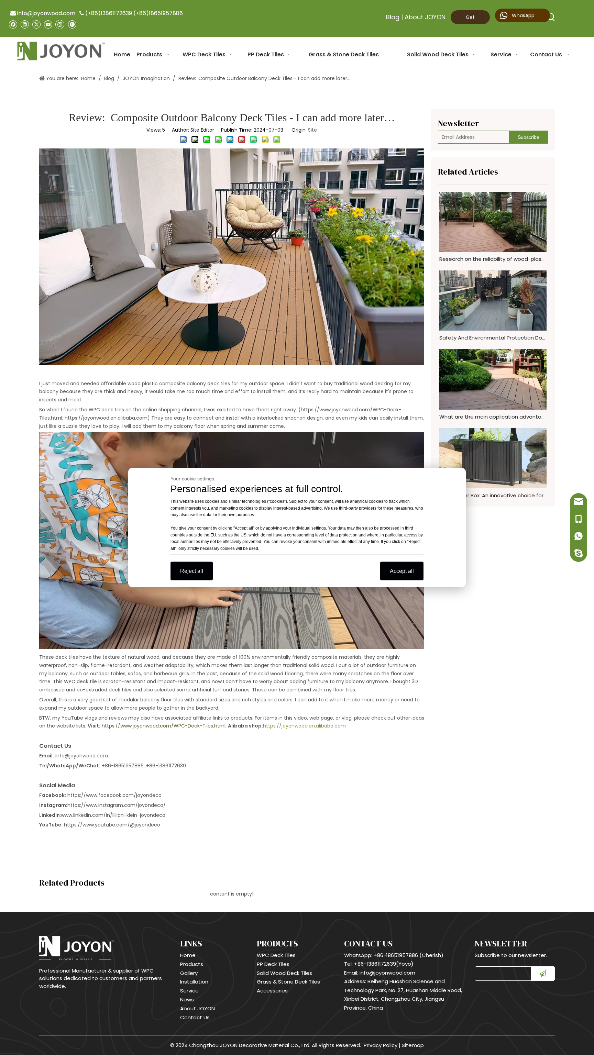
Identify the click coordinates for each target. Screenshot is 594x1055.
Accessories (272, 990)
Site (312, 129)
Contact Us (195, 1017)
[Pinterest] (71, 24)
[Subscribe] (543, 973)
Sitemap (413, 1045)
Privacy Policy (380, 1045)
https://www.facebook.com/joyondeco (114, 795)
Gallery (189, 973)
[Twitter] (36, 24)
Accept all (402, 571)
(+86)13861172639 (108, 13)
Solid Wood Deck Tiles (284, 973)
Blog (392, 17)
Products (191, 964)
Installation (194, 981)
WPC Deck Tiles (276, 955)
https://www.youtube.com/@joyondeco (112, 824)
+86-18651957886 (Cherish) (408, 955)
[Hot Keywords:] (551, 17)
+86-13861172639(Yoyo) (384, 963)
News (187, 999)
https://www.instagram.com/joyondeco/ (116, 805)
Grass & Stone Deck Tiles (288, 981)
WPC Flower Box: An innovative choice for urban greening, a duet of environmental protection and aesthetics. (493, 495)
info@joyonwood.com (42, 13)
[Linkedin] (24, 24)
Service (189, 990)
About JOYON (425, 17)
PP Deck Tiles (273, 964)
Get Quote (470, 19)
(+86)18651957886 (158, 13)
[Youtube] (48, 24)
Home (188, 955)
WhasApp (522, 15)
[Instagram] (59, 24)
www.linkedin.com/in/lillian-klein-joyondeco (113, 815)
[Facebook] (13, 24)
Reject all (191, 571)
